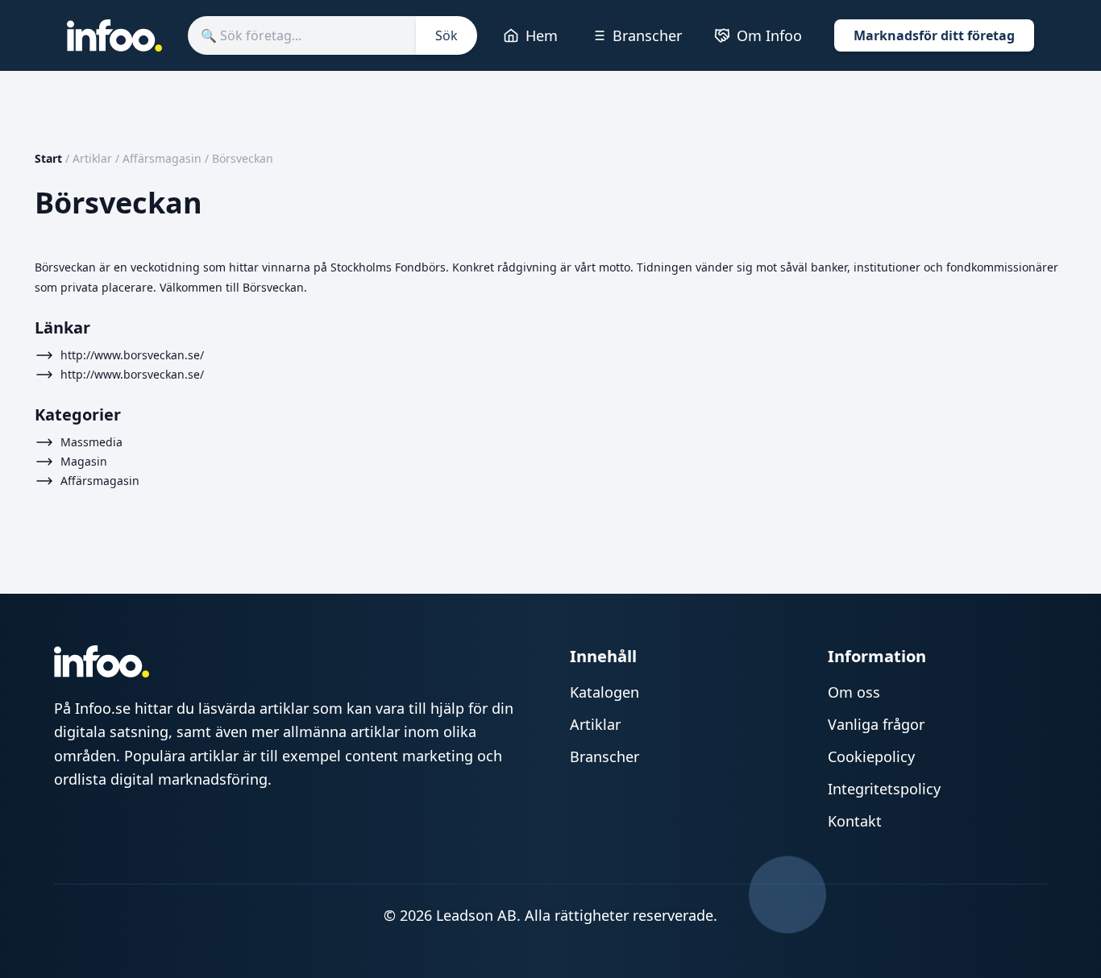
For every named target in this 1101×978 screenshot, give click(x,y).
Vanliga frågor (876, 724)
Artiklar (92, 158)
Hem (542, 35)
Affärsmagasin (162, 158)
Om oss (854, 692)
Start (48, 158)
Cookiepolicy (871, 756)
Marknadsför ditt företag (934, 35)
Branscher (647, 35)
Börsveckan (242, 158)
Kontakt (855, 821)
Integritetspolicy (884, 788)
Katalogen (604, 692)
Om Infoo (769, 35)
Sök (446, 35)
